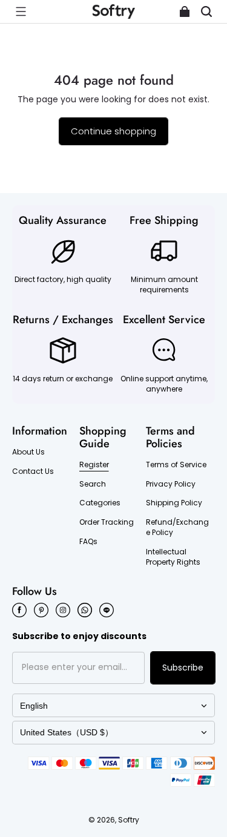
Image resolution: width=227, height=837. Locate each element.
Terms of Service (176, 465)
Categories (99, 503)
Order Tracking (106, 522)
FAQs (88, 542)
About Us (28, 452)
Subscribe (182, 667)
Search (92, 484)
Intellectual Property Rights (173, 557)
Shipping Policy (174, 503)
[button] (20, 11)
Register (94, 465)
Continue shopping (113, 131)
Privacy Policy (171, 484)
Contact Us (33, 471)
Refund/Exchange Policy (177, 527)
